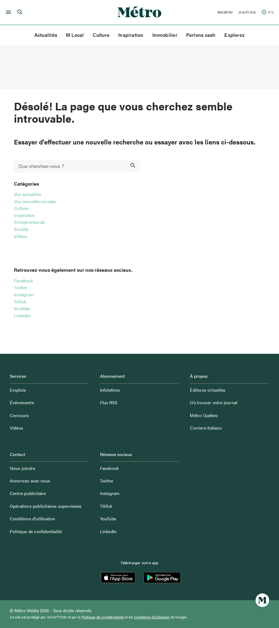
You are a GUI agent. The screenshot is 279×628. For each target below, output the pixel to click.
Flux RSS (109, 402)
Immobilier (164, 34)
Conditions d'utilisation (152, 617)
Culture (101, 34)
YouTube (22, 308)
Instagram (24, 294)
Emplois (18, 390)
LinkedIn (22, 315)
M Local (75, 34)
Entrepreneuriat (29, 222)
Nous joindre (22, 468)
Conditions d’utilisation (32, 518)
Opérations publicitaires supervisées (45, 506)
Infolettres (110, 390)
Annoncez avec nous (30, 481)
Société (21, 229)
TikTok (20, 301)
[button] (7, 12)
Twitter (20, 287)
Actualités (45, 34)
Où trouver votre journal (213, 402)
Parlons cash (201, 34)
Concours (19, 415)
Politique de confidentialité (36, 531)
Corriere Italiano (206, 428)
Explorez (234, 34)
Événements (22, 402)
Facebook (23, 280)
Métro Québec (204, 415)
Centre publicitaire (28, 493)
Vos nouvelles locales (35, 201)
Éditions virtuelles (207, 390)
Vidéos (20, 236)
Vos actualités (27, 194)
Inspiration (130, 34)
